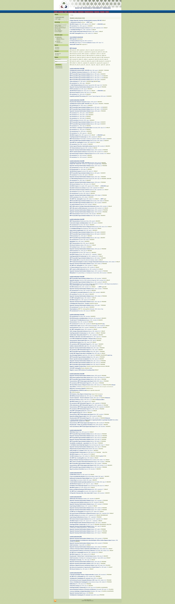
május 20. (103, 53)
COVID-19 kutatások (76, 392)
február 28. (94, 57)
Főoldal (55, 12)
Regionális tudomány (89, 12)
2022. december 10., (91, 55)
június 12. (88, 64)
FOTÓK (104, 456)
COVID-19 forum (89, 388)
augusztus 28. (100, 62)
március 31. (88, 57)
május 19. (106, 59)
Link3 (90, 599)
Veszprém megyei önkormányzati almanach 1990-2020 (98, 366)
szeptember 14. (93, 62)
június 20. (101, 59)
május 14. (98, 64)
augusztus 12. (94, 51)
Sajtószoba (97, 12)
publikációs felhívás (93, 303)
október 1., (86, 59)
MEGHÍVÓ (90, 25)
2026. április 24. (73, 50)
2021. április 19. (73, 61)
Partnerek (102, 12)
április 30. (100, 51)
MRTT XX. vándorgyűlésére (84, 309)
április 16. (108, 64)
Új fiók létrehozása (58, 66)
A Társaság (61, 12)
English (107, 12)
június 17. (99, 53)
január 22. (79, 53)
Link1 (85, 599)
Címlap (71, 15)
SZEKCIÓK (109, 178)
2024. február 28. (73, 53)
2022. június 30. (73, 57)
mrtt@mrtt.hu (59, 30)
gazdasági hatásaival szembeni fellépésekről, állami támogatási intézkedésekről (97, 386)
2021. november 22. (74, 59)
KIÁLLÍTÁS (104, 452)
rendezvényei (79, 38)
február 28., (79, 55)
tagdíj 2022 (104, 286)
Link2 (87, 599)
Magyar (57, 47)
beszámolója (99, 338)
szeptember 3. (93, 53)
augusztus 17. (106, 62)
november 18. (98, 55)
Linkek (57, 54)
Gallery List (58, 53)
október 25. (104, 55)
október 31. (80, 59)
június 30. (83, 64)
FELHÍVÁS (105, 85)
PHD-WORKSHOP (104, 515)
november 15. (108, 61)
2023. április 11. (73, 55)
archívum (83, 22)
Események (70, 12)
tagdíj (59, 19)
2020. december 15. (100, 61)
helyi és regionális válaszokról (93, 390)
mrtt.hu (60, 31)
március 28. (104, 51)
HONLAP (104, 20)
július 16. (79, 64)
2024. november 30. (74, 51)
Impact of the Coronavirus (97, 394)
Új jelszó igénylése (58, 67)
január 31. (84, 55)
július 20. (97, 59)
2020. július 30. (73, 64)
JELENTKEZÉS (104, 355)
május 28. (93, 64)
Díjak (76, 12)
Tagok (66, 12)
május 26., (79, 57)
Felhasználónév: (58, 59)
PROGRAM (106, 70)
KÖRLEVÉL (93, 456)
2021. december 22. (106, 57)
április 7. (79, 61)
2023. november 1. (86, 53)
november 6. (81, 51)
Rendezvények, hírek (60, 17)
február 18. (89, 61)
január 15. (93, 61)
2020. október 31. (73, 62)
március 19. (83, 61)
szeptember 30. (87, 51)
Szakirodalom (80, 12)
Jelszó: (56, 61)
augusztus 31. (91, 59)
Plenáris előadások (85, 368)
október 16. (79, 62)
